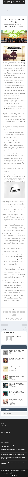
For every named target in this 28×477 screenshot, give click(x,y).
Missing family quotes (10, 26)
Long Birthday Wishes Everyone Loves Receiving (12, 454)
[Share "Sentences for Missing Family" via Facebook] (4, 312)
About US (3, 425)
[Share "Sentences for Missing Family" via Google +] (10, 312)
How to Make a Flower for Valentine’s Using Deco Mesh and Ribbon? (13, 458)
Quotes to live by (7, 229)
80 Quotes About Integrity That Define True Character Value (11, 445)
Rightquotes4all (4, 472)
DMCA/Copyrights (5, 432)
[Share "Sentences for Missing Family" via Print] (15, 314)
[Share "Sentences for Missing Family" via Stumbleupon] (23, 312)
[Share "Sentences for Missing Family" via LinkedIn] (18, 312)
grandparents (7, 108)
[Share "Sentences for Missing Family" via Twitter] (7, 312)
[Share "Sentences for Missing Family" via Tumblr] (12, 312)
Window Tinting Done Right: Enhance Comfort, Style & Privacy (13, 462)
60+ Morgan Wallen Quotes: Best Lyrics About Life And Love (13, 450)
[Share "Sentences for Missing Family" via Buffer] (20, 312)
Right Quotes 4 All (12, 24)
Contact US (4, 429)
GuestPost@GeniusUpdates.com (8, 473)
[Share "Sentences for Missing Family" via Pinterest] (15, 312)
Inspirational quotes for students (11, 259)
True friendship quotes (12, 179)
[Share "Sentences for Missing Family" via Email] (12, 314)
